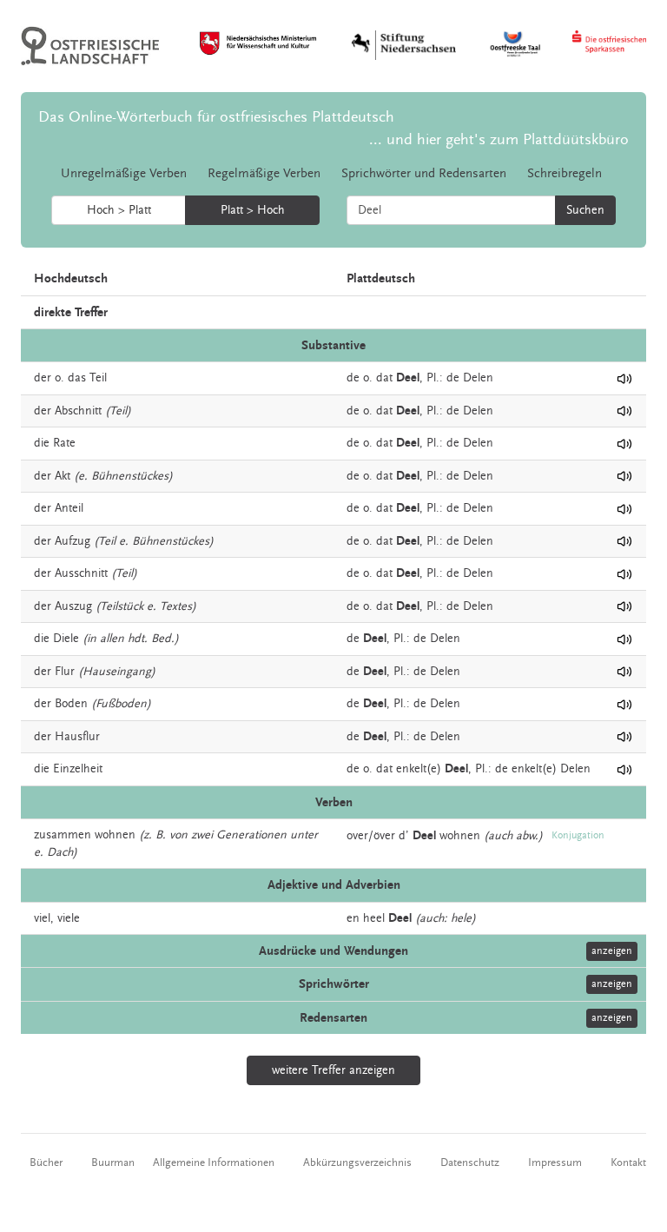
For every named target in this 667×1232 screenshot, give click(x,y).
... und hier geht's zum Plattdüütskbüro (499, 139)
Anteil (69, 508)
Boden (71, 704)
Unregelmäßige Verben (124, 173)
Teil (98, 378)
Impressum (555, 1162)
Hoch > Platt (119, 210)
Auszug (73, 606)
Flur (65, 672)
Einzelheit (77, 769)
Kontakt (628, 1162)
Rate (64, 443)
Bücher (46, 1162)
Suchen (585, 210)
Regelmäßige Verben (264, 173)
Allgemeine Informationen (213, 1162)
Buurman (113, 1162)
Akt (62, 476)
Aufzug (72, 541)
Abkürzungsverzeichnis (357, 1162)
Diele (66, 639)
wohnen (115, 835)
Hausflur (77, 737)
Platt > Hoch (253, 210)
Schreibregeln (564, 173)
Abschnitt (78, 411)
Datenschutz (469, 1162)
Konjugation (577, 835)
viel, (44, 918)
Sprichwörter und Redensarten (423, 173)
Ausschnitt (81, 573)
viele (68, 918)
